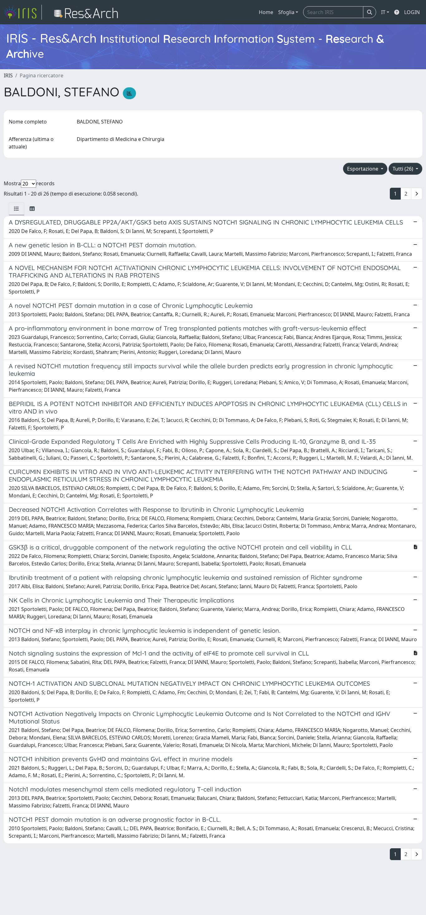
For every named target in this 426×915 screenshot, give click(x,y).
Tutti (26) (403, 168)
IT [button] (383, 12)
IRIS (8, 75)
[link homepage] (23, 12)
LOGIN (412, 12)
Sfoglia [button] (286, 12)
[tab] (16, 208)
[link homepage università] (88, 12)
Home (266, 12)
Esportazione (363, 168)
